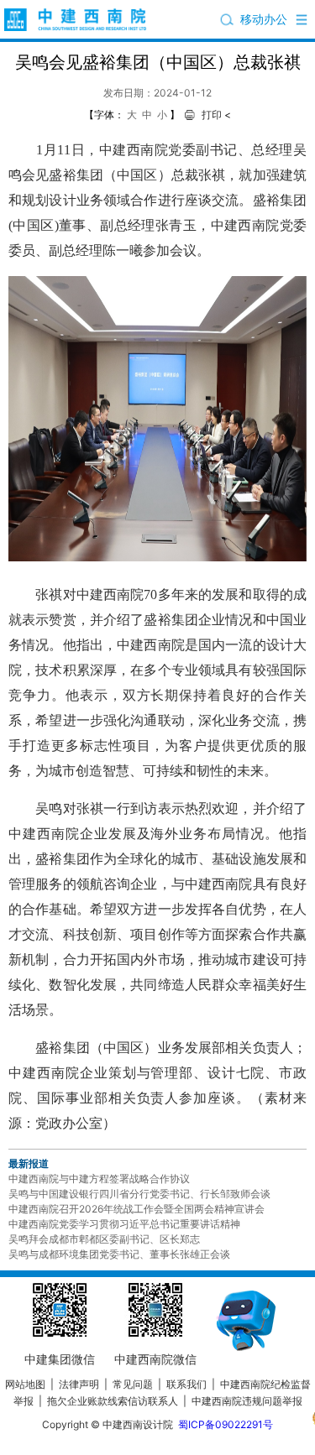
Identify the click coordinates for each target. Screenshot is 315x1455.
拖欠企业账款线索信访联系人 (112, 1401)
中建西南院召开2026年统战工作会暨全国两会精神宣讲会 (136, 1208)
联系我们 (186, 1384)
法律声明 (79, 1384)
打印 (212, 114)
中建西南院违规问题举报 (247, 1401)
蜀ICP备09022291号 (225, 1424)
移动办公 (263, 19)
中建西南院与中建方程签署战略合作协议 (99, 1178)
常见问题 (133, 1384)
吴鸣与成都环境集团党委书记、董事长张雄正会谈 (119, 1254)
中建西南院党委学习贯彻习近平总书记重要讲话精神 (124, 1224)
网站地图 (25, 1384)
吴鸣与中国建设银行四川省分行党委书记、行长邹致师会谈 (139, 1193)
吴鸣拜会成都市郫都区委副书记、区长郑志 (104, 1239)
